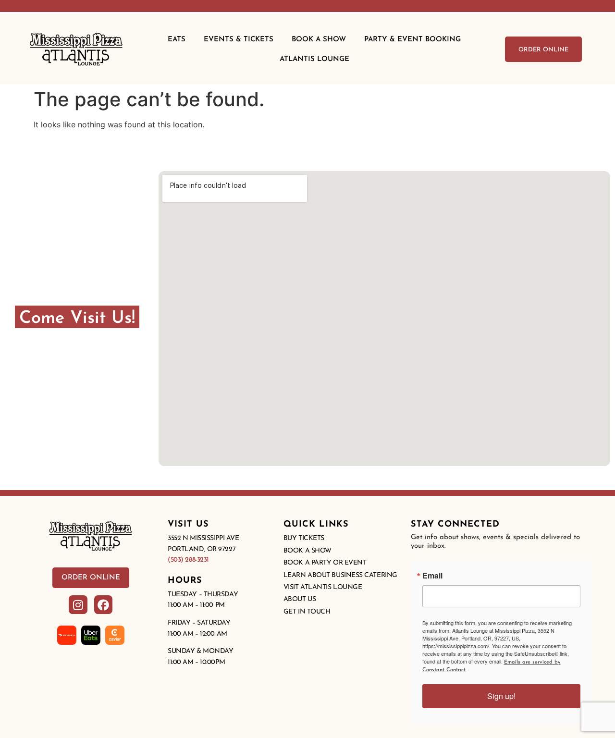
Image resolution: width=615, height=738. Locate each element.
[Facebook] (103, 604)
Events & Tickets (238, 39)
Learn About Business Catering (340, 575)
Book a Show (307, 550)
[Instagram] (78, 604)
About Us (299, 599)
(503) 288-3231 (188, 560)
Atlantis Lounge (314, 59)
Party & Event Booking (412, 39)
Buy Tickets (303, 538)
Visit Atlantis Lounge (322, 587)
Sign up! (501, 695)
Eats (176, 39)
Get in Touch (307, 611)
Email (432, 575)
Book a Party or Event (325, 562)
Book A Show (319, 39)
